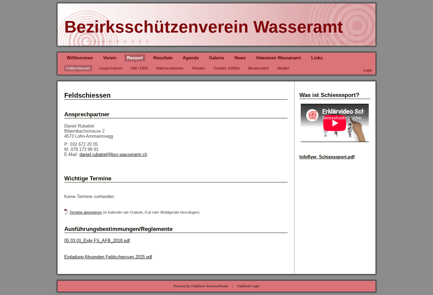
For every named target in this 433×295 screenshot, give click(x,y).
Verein (109, 57)
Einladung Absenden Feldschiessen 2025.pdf (108, 256)
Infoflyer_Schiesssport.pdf (327, 156)
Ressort (135, 57)
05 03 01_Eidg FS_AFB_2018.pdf (97, 240)
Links (317, 57)
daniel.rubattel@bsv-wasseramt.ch (113, 154)
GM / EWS (139, 68)
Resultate (163, 57)
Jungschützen (110, 68)
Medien (283, 68)
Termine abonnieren (85, 212)
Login (367, 70)
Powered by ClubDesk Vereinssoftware (201, 286)
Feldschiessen (78, 68)
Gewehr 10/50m (226, 68)
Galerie (216, 57)
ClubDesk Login (248, 286)
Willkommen (80, 57)
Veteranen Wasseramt (278, 57)
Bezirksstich (258, 68)
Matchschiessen (169, 68)
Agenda (191, 57)
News (240, 57)
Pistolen (198, 68)
